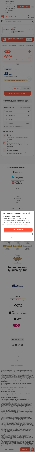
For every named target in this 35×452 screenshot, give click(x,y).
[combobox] (29, 213)
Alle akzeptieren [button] (18, 229)
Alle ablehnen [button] (18, 234)
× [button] (31, 213)
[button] (17, 238)
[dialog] (17, 226)
